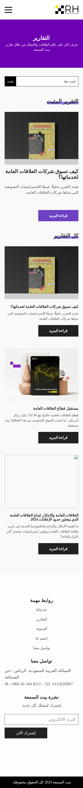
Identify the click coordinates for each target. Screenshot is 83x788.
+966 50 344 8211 (26, 684)
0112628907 (62, 684)
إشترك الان (26, 733)
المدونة (41, 629)
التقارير (41, 619)
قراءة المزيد (58, 216)
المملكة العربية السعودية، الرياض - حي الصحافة (38, 674)
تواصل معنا (41, 648)
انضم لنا (41, 638)
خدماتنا (41, 610)
